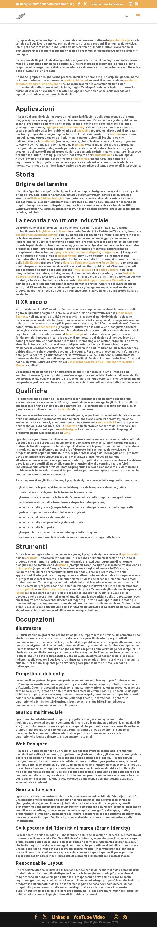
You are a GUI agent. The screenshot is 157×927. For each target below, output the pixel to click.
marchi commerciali (70, 127)
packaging (83, 130)
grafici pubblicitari (76, 80)
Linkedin (95, 4)
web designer (51, 83)
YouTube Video (113, 4)
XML (67, 432)
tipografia (61, 252)
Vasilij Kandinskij (79, 361)
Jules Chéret (110, 262)
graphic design (120, 40)
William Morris (67, 255)
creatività (31, 557)
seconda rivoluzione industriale (37, 234)
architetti (130, 80)
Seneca (21, 276)
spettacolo (48, 141)
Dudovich (128, 273)
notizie (79, 144)
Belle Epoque (31, 262)
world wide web (102, 155)
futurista (82, 280)
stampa (63, 565)
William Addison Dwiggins (47, 198)
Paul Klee (97, 361)
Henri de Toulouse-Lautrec (81, 262)
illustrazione (77, 252)
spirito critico (130, 554)
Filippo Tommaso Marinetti (106, 280)
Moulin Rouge (84, 269)
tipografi (34, 83)
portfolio (65, 409)
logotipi (51, 127)
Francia (64, 231)
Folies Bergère (109, 269)
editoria (116, 134)
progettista (27, 589)
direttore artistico (53, 589)
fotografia (108, 252)
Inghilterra (46, 231)
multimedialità (106, 422)
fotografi (22, 83)
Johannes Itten (47, 327)
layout (20, 592)
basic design (74, 334)
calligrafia (93, 252)
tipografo (71, 425)
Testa (31, 276)
